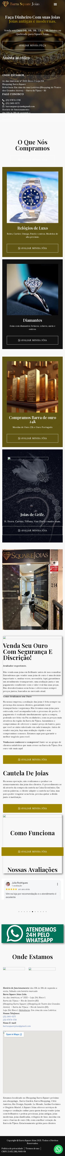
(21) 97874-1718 (10, 1019)
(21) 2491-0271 (9, 1016)
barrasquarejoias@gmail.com (17, 1026)
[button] (55, 4)
